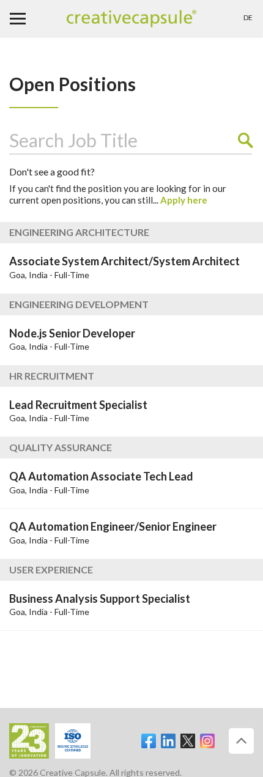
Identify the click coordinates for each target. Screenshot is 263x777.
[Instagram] (207, 735)
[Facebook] (148, 735)
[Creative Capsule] (131, 19)
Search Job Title (73, 140)
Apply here (183, 199)
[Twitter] (187, 735)
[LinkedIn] (168, 735)
